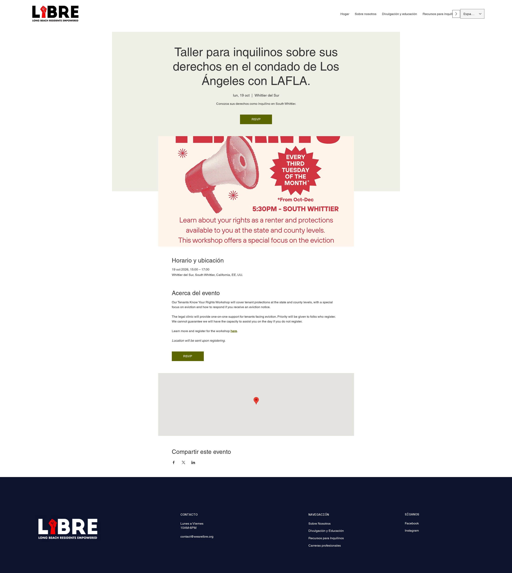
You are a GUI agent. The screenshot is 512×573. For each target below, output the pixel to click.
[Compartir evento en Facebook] (174, 462)
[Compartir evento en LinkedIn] (193, 462)
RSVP (256, 119)
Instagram (412, 530)
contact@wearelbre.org (196, 536)
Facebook (412, 523)
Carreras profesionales (324, 545)
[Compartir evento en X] (183, 462)
